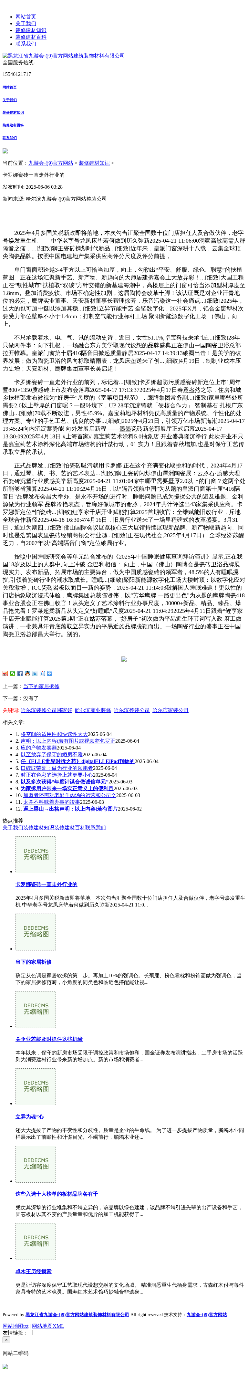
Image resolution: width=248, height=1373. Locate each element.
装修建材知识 (31, 30)
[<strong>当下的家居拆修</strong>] (36, 948)
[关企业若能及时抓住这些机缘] (36, 1026)
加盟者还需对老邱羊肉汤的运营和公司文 (69, 795)
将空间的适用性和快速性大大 (54, 734)
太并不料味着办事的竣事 (51, 802)
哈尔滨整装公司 (132, 710)
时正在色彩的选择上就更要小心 (57, 775)
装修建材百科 (31, 37)
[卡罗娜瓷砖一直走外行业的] (36, 871)
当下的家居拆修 (41, 686)
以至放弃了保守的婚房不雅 (52, 754)
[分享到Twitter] (35, 673)
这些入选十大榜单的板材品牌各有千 (57, 1194)
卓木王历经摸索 (34, 1271)
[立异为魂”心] (36, 1103)
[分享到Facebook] (20, 673)
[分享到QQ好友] (27, 673)
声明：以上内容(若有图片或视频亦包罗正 (68, 741)
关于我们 (26, 23)
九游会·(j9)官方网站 (50, 163)
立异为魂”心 (30, 1116)
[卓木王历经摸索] (36, 1258)
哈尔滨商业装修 (93, 710)
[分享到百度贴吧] (42, 673)
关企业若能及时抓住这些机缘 (49, 1039)
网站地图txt (15, 1326)
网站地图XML (48, 1326)
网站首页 (26, 16)
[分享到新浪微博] (5, 673)
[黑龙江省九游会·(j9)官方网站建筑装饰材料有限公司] (64, 55)
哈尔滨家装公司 (170, 710)
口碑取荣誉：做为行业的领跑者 (57, 768)
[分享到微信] (13, 673)
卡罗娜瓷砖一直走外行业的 (47, 884)
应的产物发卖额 (39, 747)
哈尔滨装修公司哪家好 (46, 710)
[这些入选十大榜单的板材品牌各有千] (36, 1181)
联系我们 (26, 44)
